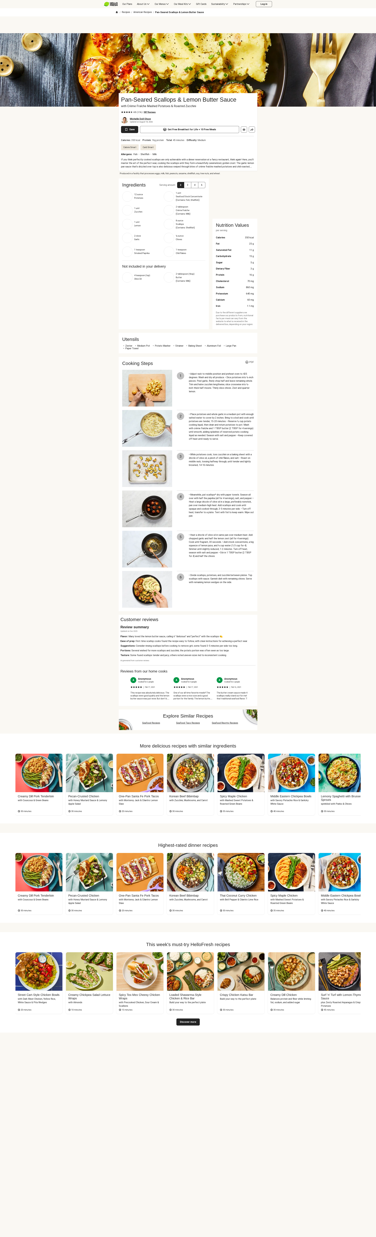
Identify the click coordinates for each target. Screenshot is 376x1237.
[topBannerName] (188, 24)
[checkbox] (122, 112)
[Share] (252, 129)
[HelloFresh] (111, 4)
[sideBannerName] (235, 196)
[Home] (117, 12)
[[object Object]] (244, 129)
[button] (180, 185)
